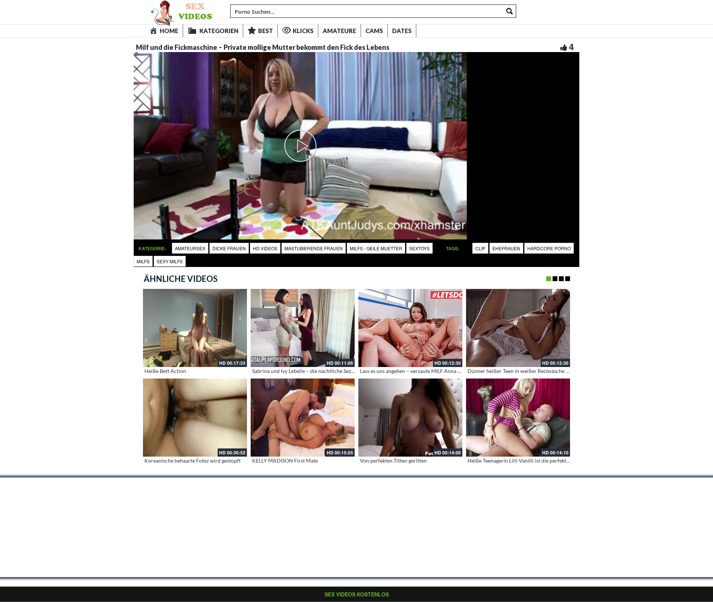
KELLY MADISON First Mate (285, 460)
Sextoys (419, 248)
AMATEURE (339, 30)
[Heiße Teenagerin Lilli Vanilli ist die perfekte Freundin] (518, 418)
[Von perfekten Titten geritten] (410, 418)
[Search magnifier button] (509, 11)
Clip (480, 248)
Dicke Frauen (229, 248)
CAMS (374, 30)
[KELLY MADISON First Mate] (303, 418)
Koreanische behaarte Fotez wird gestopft (192, 460)
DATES (401, 30)
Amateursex (190, 248)
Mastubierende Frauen (313, 248)
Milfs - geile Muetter (376, 248)
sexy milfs (170, 261)
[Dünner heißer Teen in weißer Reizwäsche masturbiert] (518, 328)
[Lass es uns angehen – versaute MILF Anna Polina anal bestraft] (410, 328)
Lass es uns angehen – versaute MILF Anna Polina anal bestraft (431, 371)
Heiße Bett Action (165, 371)
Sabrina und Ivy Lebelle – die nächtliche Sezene (305, 371)
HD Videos (265, 248)
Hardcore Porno (549, 248)
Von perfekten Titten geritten (393, 460)
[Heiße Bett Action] (195, 328)
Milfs (143, 261)
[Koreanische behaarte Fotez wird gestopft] (195, 418)
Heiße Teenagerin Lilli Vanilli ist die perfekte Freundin (529, 460)
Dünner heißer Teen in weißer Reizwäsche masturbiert (530, 371)
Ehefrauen (506, 248)
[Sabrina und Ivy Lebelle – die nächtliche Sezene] (303, 328)
